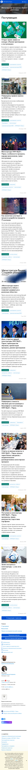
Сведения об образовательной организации (11, 736)
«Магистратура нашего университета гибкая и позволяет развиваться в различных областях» (10, 288)
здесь (12, 758)
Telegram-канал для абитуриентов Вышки (12, 713)
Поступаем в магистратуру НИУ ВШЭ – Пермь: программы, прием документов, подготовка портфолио (11, 517)
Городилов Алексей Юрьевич (7, 663)
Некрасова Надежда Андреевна (8, 674)
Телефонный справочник (6, 748)
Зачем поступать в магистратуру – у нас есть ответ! (11, 566)
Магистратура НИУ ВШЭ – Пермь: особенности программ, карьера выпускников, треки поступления (13, 154)
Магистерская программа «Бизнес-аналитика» (14, 9)
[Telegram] (4, 719)
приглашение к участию (15, 64)
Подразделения (4, 744)
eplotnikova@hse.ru (9, 686)
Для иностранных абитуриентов (14, 638)
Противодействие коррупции (7, 740)
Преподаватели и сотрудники (7, 746)
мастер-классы (13, 254)
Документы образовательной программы (12, 648)
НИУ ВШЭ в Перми (7, 1)
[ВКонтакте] (2, 719)
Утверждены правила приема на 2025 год (12, 97)
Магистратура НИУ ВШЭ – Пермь (10, 711)
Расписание (5, 650)
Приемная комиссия (14, 635)
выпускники (12, 184)
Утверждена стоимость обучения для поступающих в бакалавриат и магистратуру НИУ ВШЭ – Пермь (12, 404)
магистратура (5, 67)
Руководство (4, 742)
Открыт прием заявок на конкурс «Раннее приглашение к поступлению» (12, 42)
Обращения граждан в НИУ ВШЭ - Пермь (10, 738)
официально (13, 370)
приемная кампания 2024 (16, 313)
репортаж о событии (7, 257)
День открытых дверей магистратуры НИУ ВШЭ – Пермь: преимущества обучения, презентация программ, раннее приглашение (13, 343)
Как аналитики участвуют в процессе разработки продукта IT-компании (13, 218)
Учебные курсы (6, 642)
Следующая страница (13, 618)
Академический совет (8, 652)
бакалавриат (5, 123)
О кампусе (4, 734)
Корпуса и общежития (6, 749)
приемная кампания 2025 (15, 67)
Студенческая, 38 (5, 682)
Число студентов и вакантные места (11, 646)
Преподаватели (6, 644)
